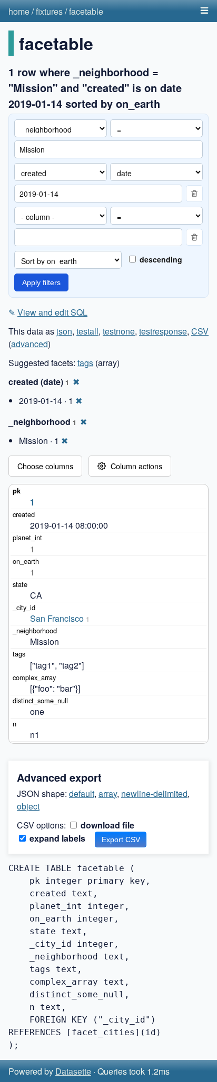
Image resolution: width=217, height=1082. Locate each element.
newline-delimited (154, 793)
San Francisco (57, 618)
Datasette (73, 1071)
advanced (29, 344)
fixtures (49, 11)
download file (106, 825)
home (18, 11)
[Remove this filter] (194, 193)
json (64, 331)
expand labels (56, 838)
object (28, 806)
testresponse (163, 331)
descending (159, 259)
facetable (86, 11)
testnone (119, 331)
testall (87, 331)
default (81, 793)
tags (85, 363)
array (107, 793)
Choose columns (45, 465)
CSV (200, 331)
